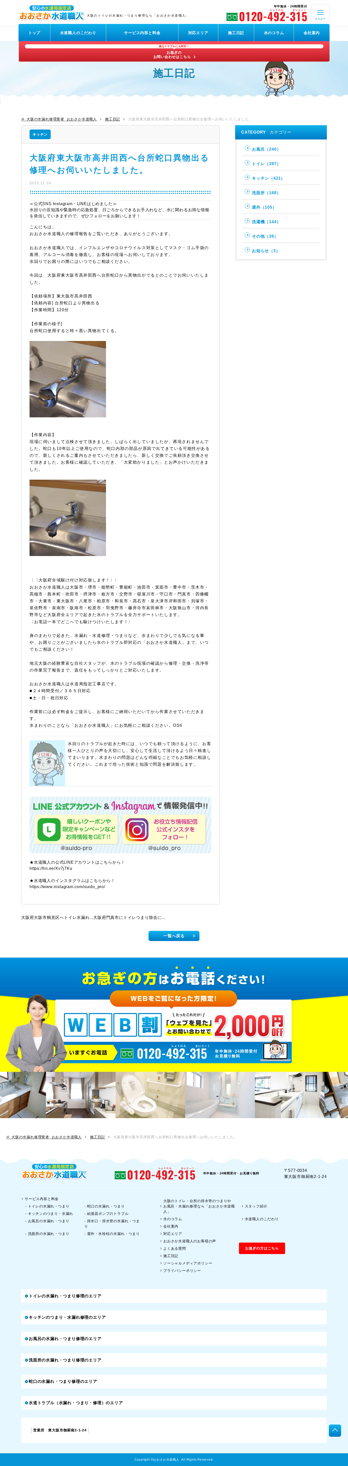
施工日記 (236, 33)
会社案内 (312, 33)
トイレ (266, 164)
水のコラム (274, 33)
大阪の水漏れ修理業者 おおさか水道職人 (61, 119)
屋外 (264, 207)
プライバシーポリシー (182, 1271)
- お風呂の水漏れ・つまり (47, 1221)
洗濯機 (266, 222)
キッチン (40, 134)
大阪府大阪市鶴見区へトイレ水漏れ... (57, 917)
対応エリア (198, 33)
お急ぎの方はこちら (262, 1248)
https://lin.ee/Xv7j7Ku (51, 868)
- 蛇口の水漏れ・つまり (104, 1206)
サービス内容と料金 (142, 33)
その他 (265, 236)
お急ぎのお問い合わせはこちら (172, 52)
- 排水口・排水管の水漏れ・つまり (112, 1223)
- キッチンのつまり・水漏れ (49, 1214)
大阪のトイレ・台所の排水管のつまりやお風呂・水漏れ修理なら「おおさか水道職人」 (199, 1206)
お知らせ (266, 251)
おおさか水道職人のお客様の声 (189, 1241)
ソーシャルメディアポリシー (187, 1263)
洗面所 (266, 193)
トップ (34, 33)
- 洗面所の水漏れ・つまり (47, 1234)
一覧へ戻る (174, 936)
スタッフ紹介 (256, 1206)
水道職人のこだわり (78, 33)
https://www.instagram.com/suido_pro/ (67, 887)
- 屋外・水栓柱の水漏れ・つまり (112, 1234)
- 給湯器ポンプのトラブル (106, 1214)
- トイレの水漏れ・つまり (47, 1206)
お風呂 (266, 149)
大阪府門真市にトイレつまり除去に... (129, 917)
